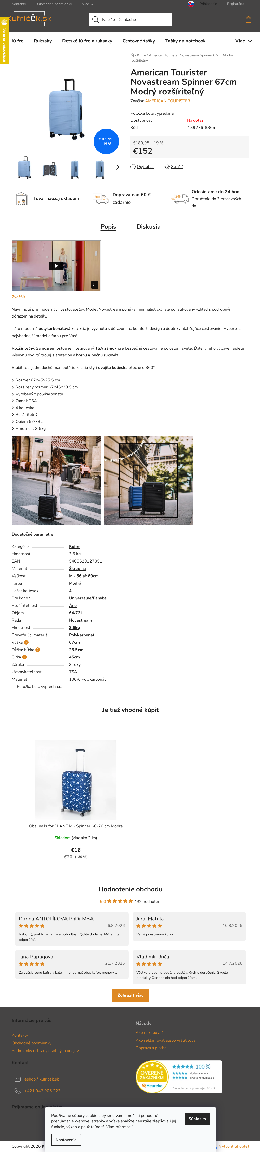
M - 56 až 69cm (84, 576)
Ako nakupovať (149, 1032)
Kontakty (19, 4)
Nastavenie (66, 1140)
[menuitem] (18, 41)
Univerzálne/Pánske (88, 598)
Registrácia (235, 3)
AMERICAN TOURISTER (167, 101)
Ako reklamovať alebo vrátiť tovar (166, 1040)
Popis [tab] (108, 227)
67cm (74, 642)
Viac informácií (119, 1127)
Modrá (75, 583)
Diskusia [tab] (149, 227)
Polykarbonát (81, 635)
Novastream (80, 620)
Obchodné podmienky (54, 4)
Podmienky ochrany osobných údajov (45, 1051)
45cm (74, 657)
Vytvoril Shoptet (234, 1146)
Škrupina (77, 568)
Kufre (74, 546)
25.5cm (76, 650)
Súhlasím (197, 1119)
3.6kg (74, 627)
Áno (73, 605)
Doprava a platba (151, 1048)
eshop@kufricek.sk (41, 1079)
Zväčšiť (18, 297)
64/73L (76, 613)
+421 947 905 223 (42, 1091)
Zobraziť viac (130, 995)
